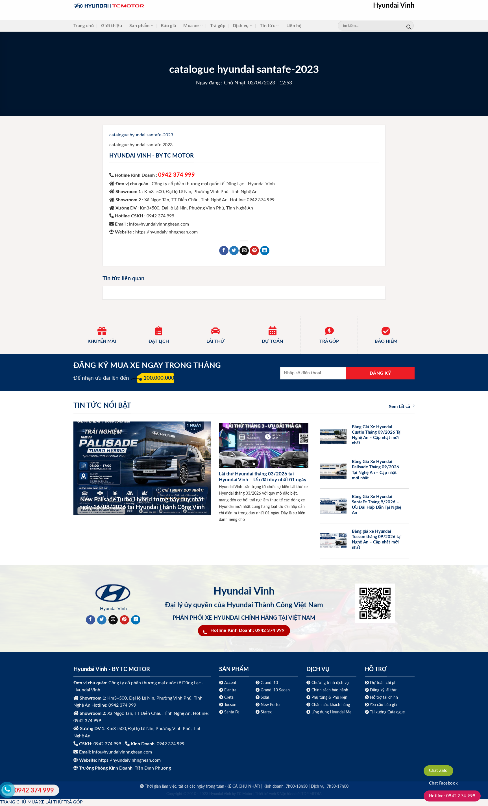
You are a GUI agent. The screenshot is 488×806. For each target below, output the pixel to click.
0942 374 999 (176, 175)
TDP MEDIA (311, 794)
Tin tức (267, 25)
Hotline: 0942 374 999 (452, 796)
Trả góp (217, 25)
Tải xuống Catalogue (387, 712)
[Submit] (408, 25)
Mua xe (191, 25)
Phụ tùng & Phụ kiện (329, 697)
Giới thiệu (111, 25)
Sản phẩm (139, 25)
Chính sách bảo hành (329, 690)
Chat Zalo (438, 770)
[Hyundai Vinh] (144, 6)
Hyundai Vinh (394, 5)
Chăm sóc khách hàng (330, 705)
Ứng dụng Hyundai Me (330, 712)
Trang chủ (83, 25)
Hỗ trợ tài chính (384, 697)
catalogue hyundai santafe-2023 (141, 135)
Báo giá (168, 25)
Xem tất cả (399, 406)
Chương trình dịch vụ (330, 683)
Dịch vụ (241, 25)
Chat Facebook (443, 783)
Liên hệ (294, 25)
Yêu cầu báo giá (383, 705)
